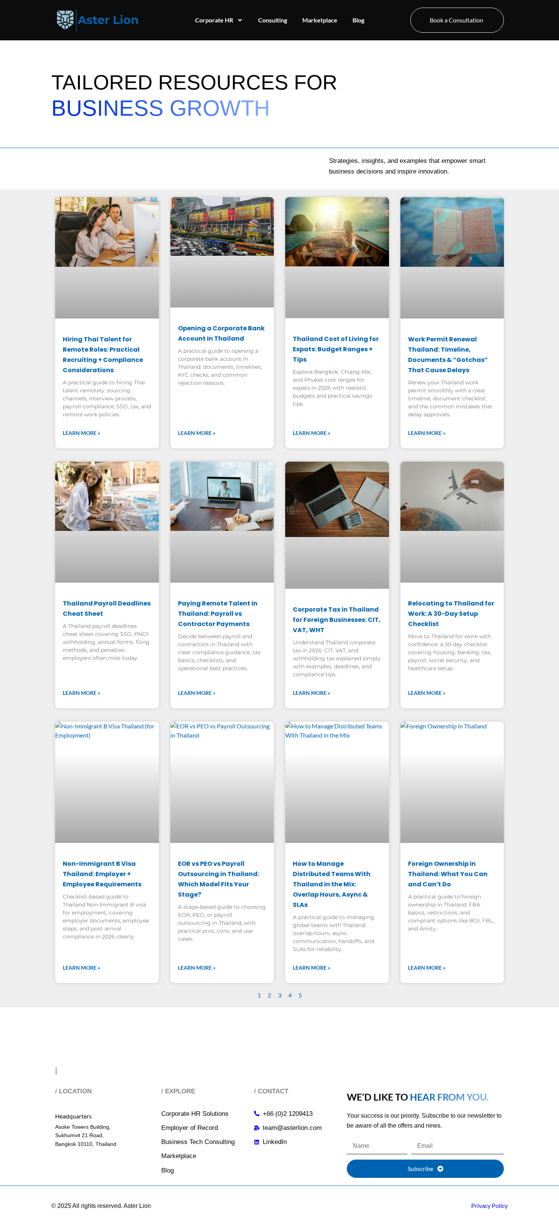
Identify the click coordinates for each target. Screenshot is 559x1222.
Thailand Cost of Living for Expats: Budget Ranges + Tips (336, 349)
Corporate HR (214, 20)
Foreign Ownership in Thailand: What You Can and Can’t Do (448, 874)
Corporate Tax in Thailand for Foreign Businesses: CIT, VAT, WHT (337, 619)
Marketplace (319, 20)
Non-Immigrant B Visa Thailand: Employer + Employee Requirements (102, 874)
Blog (358, 20)
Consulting (272, 20)
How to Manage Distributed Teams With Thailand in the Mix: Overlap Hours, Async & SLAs (331, 884)
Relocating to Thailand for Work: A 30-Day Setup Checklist (451, 613)
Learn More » (81, 433)
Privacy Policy (489, 1205)
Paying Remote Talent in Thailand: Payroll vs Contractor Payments (217, 613)
